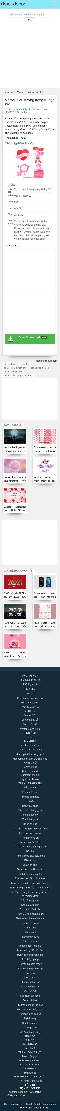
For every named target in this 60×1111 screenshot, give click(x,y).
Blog (45, 1107)
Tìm (30, 20)
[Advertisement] (30, 58)
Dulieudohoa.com (14, 1104)
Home (24, 1107)
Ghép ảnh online (16, 1095)
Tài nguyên (35, 1107)
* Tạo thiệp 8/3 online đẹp (19, 143)
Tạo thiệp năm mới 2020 (21, 1091)
